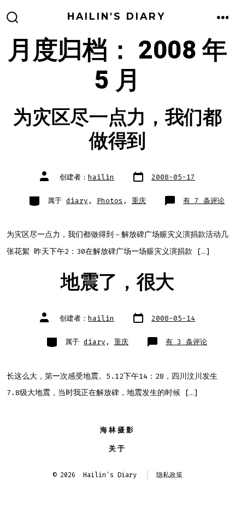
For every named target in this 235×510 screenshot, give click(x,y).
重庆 (139, 200)
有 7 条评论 (204, 200)
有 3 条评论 (186, 341)
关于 (117, 448)
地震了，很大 (117, 282)
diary (77, 200)
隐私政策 (169, 475)
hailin (101, 177)
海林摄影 (117, 430)
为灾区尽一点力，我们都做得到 (117, 129)
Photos (110, 200)
